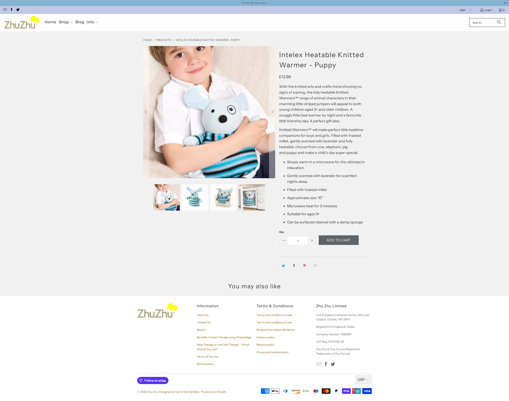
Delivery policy (265, 337)
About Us (203, 315)
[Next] (272, 112)
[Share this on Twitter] (283, 265)
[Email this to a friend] (315, 265)
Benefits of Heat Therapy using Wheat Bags (224, 337)
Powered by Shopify (213, 392)
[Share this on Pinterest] (304, 265)
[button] (66, 22)
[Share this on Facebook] (294, 265)
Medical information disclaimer (275, 330)
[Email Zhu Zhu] (5, 10)
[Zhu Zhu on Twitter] (17, 10)
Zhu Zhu (152, 392)
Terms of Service (207, 356)
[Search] (499, 22)
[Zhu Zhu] (22, 22)
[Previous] (146, 112)
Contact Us (204, 322)
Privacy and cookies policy (272, 352)
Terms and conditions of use (274, 322)
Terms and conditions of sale (274, 315)
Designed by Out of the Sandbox (179, 392)
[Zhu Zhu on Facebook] (11, 10)
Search (201, 330)
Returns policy (265, 344)
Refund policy (205, 364)
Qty (281, 232)
